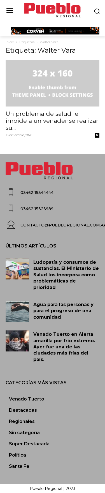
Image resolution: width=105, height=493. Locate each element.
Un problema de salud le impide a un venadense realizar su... (52, 120)
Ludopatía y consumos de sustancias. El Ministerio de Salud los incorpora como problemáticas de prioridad (66, 275)
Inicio (10, 42)
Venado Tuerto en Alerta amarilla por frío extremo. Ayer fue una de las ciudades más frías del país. (64, 347)
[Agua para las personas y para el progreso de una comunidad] (17, 311)
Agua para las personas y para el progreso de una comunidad (63, 311)
